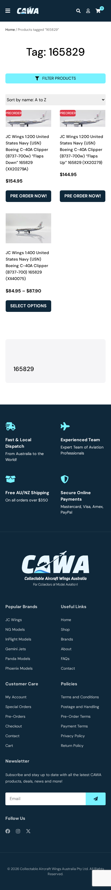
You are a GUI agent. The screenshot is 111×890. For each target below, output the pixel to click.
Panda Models (17, 658)
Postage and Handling (80, 706)
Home (10, 29)
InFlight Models (18, 639)
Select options (28, 306)
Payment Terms (74, 726)
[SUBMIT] (96, 799)
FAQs (65, 658)
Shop (65, 629)
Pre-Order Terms (76, 716)
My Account (15, 697)
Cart (9, 745)
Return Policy (72, 745)
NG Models (15, 629)
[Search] (80, 11)
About (66, 648)
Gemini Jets (15, 648)
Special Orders (18, 706)
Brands (67, 639)
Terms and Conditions (80, 697)
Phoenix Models (19, 668)
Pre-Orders (15, 716)
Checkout (13, 726)
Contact (68, 668)
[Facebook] (7, 831)
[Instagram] (18, 831)
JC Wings (13, 619)
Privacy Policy (73, 735)
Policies (69, 684)
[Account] (89, 11)
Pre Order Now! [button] (28, 196)
